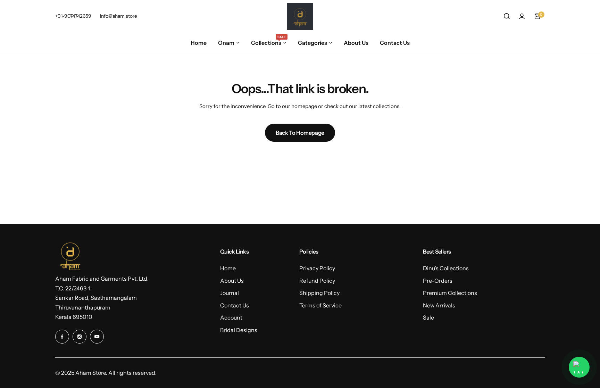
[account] (522, 16)
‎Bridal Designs (238, 330)
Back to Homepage (300, 132)
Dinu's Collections (446, 268)
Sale (428, 317)
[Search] (506, 16)
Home (228, 268)
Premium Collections (450, 292)
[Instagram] (79, 337)
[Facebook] (62, 337)
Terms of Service (320, 305)
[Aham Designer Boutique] (300, 16)
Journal (229, 292)
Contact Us (234, 305)
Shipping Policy (319, 292)
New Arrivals (439, 305)
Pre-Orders (437, 280)
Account (231, 317)
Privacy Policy (317, 268)
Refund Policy (317, 280)
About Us (232, 280)
